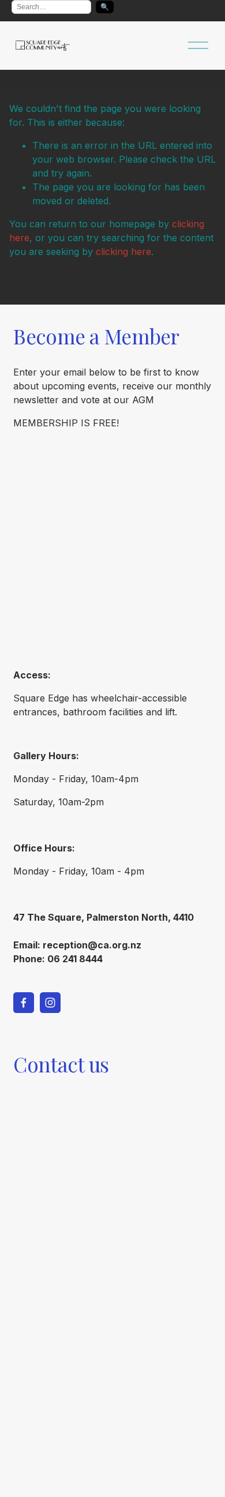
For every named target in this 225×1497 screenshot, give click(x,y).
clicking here (123, 251)
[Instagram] (50, 1002)
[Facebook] (23, 1002)
